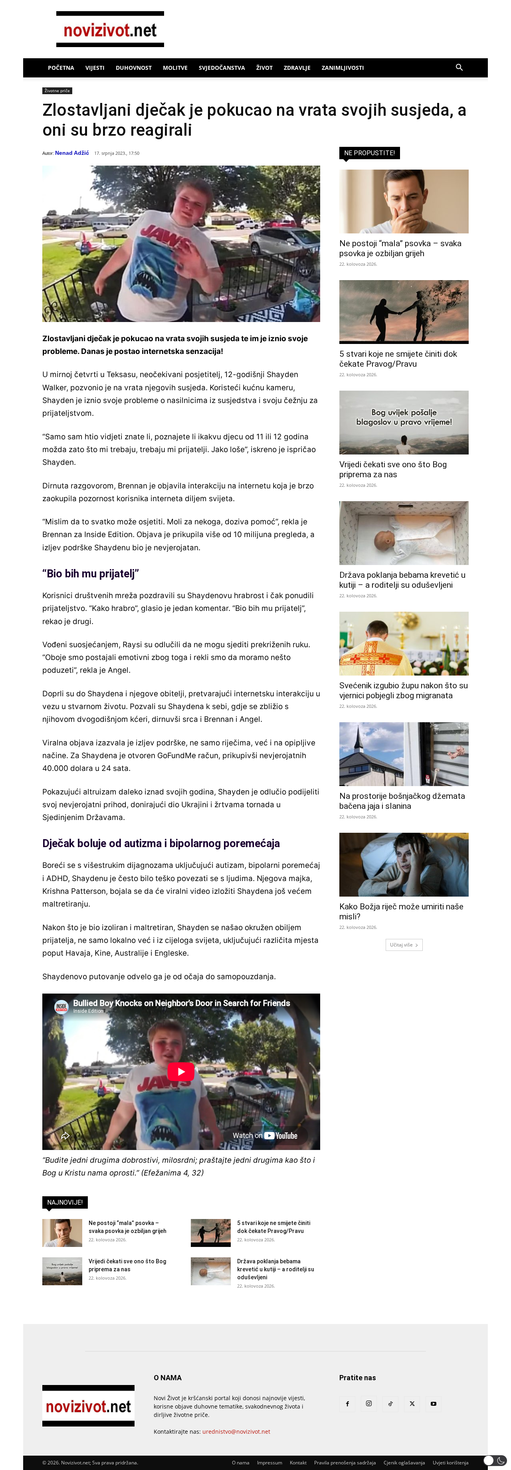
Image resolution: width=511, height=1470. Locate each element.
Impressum (269, 1462)
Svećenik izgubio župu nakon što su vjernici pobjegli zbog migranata (403, 690)
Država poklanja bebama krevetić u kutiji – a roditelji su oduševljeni (275, 1269)
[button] (459, 68)
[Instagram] (369, 1404)
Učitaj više (401, 944)
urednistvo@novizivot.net (236, 1431)
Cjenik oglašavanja (404, 1462)
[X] (412, 1404)
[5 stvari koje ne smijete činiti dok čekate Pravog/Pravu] (211, 1233)
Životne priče (57, 90)
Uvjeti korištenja (451, 1462)
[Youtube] (434, 1404)
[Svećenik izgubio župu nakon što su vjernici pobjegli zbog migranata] (404, 644)
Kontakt (298, 1462)
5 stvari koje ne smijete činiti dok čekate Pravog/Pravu (398, 359)
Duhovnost (134, 67)
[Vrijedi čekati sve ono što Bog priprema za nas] (62, 1271)
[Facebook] (347, 1404)
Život (264, 67)
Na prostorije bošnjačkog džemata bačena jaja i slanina (402, 801)
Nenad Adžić (72, 153)
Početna (61, 67)
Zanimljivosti (343, 67)
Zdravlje (297, 67)
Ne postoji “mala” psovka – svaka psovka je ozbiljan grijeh (400, 248)
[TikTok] (390, 1404)
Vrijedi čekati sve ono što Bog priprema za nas (393, 469)
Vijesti (95, 67)
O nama (241, 1462)
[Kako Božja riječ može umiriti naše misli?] (404, 865)
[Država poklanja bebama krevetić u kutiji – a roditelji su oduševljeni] (211, 1271)
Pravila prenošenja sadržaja (345, 1462)
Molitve (175, 67)
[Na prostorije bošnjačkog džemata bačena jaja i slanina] (404, 754)
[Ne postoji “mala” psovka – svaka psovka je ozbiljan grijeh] (62, 1233)
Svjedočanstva (222, 67)
